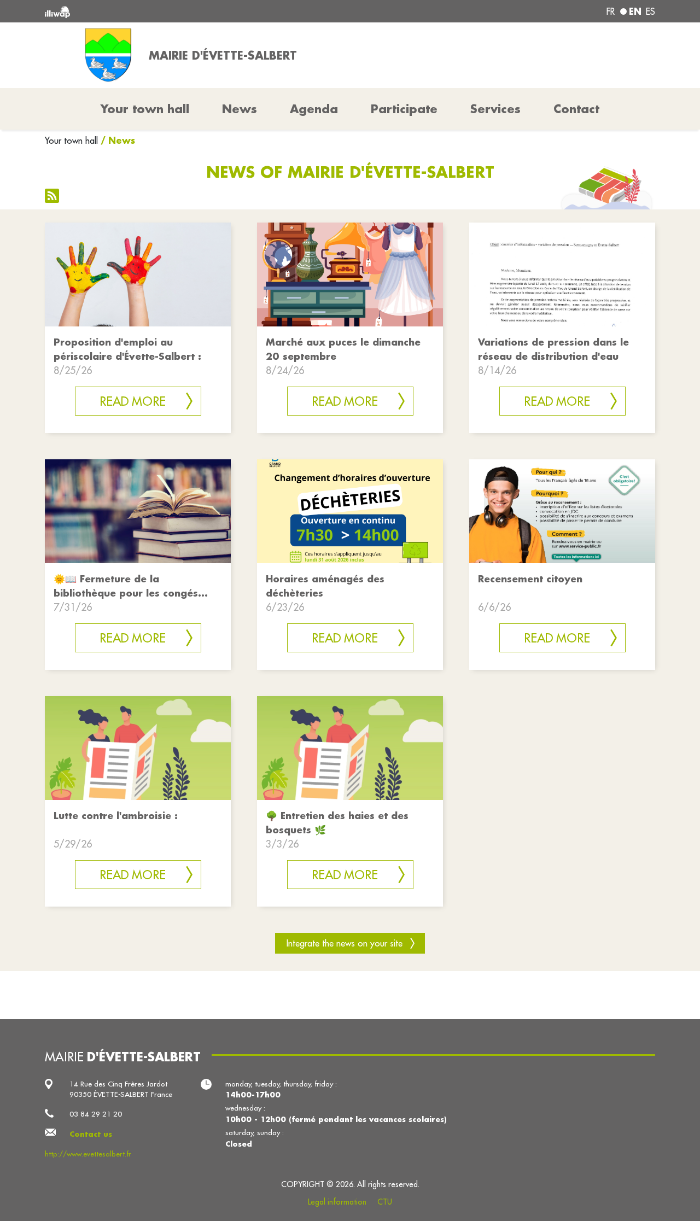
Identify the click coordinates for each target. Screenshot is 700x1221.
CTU (384, 1202)
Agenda (314, 108)
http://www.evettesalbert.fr (88, 1154)
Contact (576, 108)
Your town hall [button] (145, 108)
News (239, 108)
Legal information (337, 1202)
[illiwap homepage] (168, 11)
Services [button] (495, 108)
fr (610, 11)
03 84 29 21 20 (95, 1114)
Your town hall (71, 140)
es (650, 11)
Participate (404, 108)
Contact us (90, 1133)
